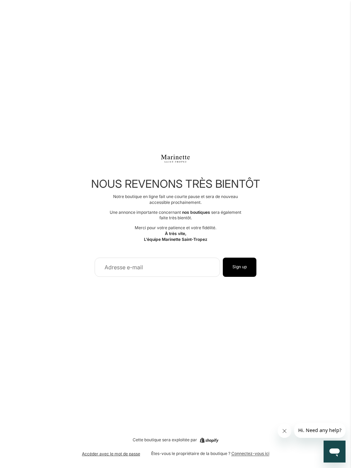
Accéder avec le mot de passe (111, 453)
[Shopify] (209, 440)
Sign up (239, 266)
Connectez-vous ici (250, 453)
